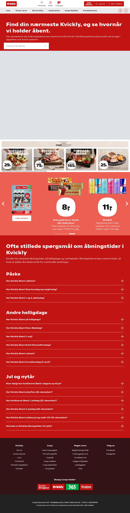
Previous (5, 203)
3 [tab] (72, 233)
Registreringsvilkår (80, 450)
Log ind (101, 4)
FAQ (80, 469)
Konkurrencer (19, 454)
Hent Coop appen (49, 450)
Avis (19, 458)
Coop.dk (49, 458)
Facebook (110, 450)
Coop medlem (50, 461)
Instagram (110, 454)
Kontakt (19, 469)
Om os (19, 450)
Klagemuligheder (80, 461)
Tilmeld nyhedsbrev (19, 465)
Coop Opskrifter (50, 465)
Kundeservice (80, 458)
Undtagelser (80, 465)
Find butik (19, 461)
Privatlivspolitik (50, 454)
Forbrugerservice (80, 454)
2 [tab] (65, 233)
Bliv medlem (116, 4)
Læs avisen (21, 218)
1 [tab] (58, 233)
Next (124, 203)
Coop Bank (50, 469)
